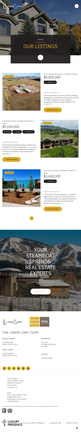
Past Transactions (15, 381)
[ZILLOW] (28, 368)
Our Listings (12, 378)
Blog (9, 393)
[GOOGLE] (23, 368)
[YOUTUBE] (19, 368)
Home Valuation (14, 383)
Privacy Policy (72, 423)
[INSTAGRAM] (9, 368)
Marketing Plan (13, 397)
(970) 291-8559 (7, 353)
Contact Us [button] (12, 387)
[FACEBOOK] (4, 368)
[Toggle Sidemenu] (77, 6)
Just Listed (11, 385)
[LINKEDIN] (14, 368)
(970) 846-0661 (7, 342)
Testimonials (12, 401)
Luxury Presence (37, 423)
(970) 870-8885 (46, 358)
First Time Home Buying (17, 395)
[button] (40, 291)
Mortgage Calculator (16, 399)
